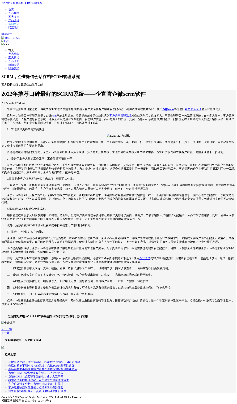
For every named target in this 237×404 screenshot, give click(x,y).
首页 (11, 9)
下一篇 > (6, 332)
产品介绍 (13, 20)
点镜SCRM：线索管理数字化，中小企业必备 (35, 372)
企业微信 (144, 258)
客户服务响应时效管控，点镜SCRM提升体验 (35, 387)
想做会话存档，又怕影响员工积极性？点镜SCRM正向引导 (44, 361)
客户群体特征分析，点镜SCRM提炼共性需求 (35, 383)
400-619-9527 (12, 37)
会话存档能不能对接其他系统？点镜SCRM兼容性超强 (41, 365)
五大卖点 (13, 16)
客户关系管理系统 (120, 115)
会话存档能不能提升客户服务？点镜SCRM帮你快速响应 (42, 369)
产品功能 (13, 13)
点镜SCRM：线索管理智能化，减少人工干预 (35, 376)
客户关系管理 (193, 109)
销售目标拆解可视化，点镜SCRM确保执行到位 (37, 391)
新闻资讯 (13, 24)
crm (54, 115)
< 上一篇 (6, 329)
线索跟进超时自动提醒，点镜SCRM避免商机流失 (38, 380)
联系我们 (13, 27)
